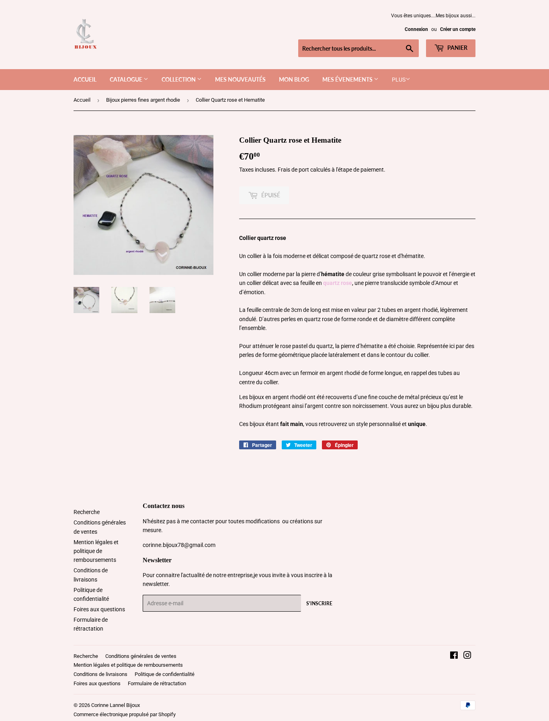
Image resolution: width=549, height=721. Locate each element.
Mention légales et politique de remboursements (96, 551)
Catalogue (126, 79)
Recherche (87, 512)
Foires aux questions (99, 609)
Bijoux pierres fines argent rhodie (143, 100)
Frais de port (293, 169)
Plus (399, 79)
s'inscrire (319, 603)
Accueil (85, 79)
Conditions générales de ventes (140, 656)
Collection (179, 79)
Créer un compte (457, 29)
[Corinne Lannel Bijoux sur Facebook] (454, 656)
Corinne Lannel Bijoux (115, 705)
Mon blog (294, 79)
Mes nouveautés (240, 79)
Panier (456, 47)
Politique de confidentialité (165, 674)
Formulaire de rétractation (157, 683)
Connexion (416, 29)
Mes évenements (348, 79)
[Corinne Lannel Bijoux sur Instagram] (467, 656)
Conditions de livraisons (100, 674)
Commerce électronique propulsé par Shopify (125, 714)
